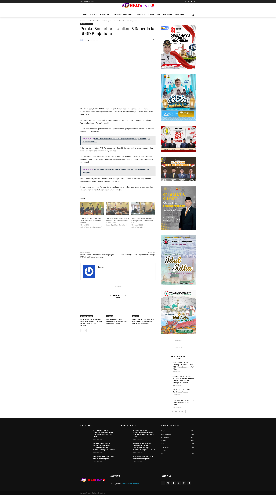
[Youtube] (194, 1)
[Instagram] (185, 1)
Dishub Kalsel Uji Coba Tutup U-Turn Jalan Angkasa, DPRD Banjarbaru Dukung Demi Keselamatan (143, 321)
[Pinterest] (106, 45)
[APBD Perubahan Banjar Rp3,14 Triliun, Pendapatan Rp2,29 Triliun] (166, 403)
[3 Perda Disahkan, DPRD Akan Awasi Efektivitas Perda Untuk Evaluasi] (92, 208)
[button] (193, 14)
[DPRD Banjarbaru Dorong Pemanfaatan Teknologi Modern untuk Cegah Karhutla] (118, 309)
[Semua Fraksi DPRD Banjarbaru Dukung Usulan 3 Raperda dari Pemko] (143, 208)
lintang (87, 40)
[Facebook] (182, 1)
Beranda (83, 21)
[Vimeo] (191, 1)
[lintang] (81, 40)
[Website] (179, 483)
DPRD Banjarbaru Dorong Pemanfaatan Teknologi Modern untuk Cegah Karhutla (116, 321)
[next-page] (85, 330)
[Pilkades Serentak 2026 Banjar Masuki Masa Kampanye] (166, 392)
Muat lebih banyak (177, 411)
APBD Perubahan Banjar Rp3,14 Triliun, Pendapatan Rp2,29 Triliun (183, 403)
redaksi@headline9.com (130, 484)
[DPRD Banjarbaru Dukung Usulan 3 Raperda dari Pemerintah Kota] (117, 208)
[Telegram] (173, 483)
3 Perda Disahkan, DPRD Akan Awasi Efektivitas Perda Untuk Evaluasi (91, 220)
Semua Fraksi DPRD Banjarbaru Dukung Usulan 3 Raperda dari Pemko (142, 220)
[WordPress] (189, 483)
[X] (188, 1)
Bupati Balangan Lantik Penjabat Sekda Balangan (138, 255)
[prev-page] (81, 330)
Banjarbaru (110, 316)
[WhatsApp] (111, 45)
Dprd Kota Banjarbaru (93, 21)
